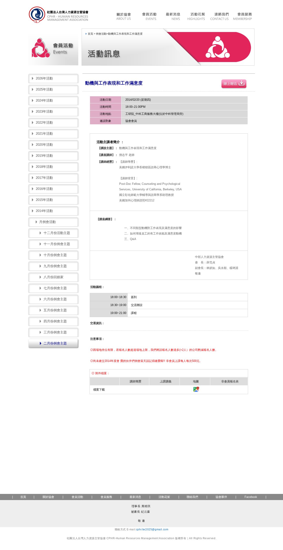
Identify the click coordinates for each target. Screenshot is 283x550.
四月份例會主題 (55, 321)
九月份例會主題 (55, 266)
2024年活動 (44, 100)
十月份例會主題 (55, 255)
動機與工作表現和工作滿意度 (125, 33)
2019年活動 (44, 155)
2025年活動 (44, 89)
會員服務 (243, 17)
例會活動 (101, 33)
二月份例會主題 (55, 343)
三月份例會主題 (55, 332)
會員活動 (149, 17)
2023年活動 (44, 111)
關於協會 (48, 497)
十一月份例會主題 (57, 244)
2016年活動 (44, 189)
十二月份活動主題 (57, 233)
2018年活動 (44, 166)
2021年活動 (44, 133)
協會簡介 (125, 17)
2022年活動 (44, 122)
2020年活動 (44, 144)
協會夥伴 (221, 497)
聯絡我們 (219, 17)
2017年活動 (44, 178)
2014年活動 (44, 211)
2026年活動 (44, 78)
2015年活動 (44, 200)
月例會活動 (47, 222)
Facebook (251, 497)
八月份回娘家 (53, 277)
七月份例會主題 (55, 288)
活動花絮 (196, 17)
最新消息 (172, 17)
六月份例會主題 (55, 299)
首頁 (23, 497)
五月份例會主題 (55, 310)
